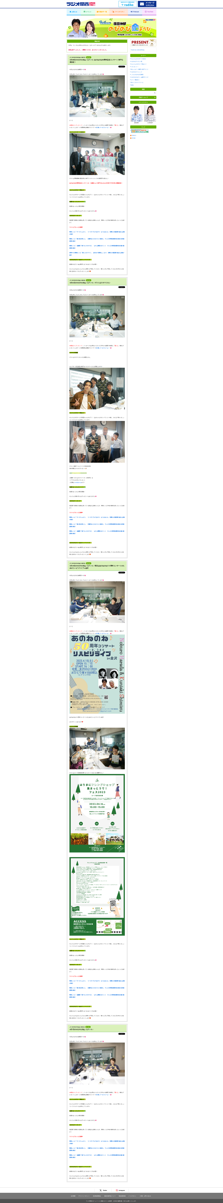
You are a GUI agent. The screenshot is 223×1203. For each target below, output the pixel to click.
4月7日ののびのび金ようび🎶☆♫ (81, 1029)
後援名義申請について (110, 1196)
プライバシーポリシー (84, 1196)
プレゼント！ (135, 66)
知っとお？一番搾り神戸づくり (139, 69)
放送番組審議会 (97, 1196)
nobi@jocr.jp (78, 482)
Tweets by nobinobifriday (137, 50)
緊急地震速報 (122, 1196)
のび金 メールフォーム (102, 127)
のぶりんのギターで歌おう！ (139, 64)
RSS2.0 (134, 135)
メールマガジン (132, 1196)
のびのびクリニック (136, 72)
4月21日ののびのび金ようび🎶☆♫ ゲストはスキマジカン (90, 283)
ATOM (133, 138)
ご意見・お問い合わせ (145, 1196)
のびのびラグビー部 (136, 61)
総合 (132, 85)
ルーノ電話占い (135, 79)
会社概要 (73, 1196)
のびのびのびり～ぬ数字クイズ (139, 77)
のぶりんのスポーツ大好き (138, 59)
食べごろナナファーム (137, 82)
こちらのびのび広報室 (137, 74)
